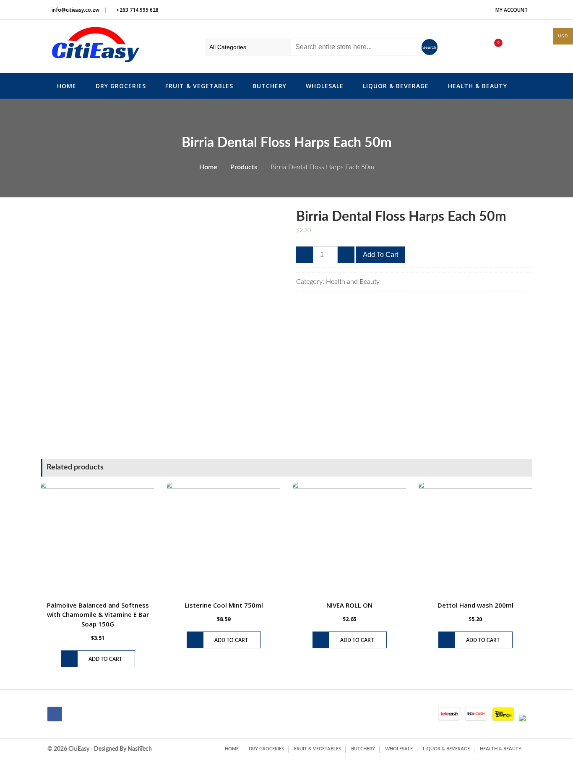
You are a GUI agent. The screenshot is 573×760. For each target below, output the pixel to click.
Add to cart (380, 254)
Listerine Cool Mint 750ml (224, 605)
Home (66, 86)
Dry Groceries (121, 86)
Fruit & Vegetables (199, 86)
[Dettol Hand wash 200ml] (475, 539)
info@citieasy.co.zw (75, 9)
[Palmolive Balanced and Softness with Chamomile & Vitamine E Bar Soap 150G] (97, 539)
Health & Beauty (477, 86)
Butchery (269, 86)
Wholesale (325, 86)
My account (511, 9)
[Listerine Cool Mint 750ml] (223, 539)
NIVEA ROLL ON (349, 605)
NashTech (140, 749)
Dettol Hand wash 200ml (475, 605)
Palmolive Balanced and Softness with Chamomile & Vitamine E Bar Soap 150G (98, 614)
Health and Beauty (353, 281)
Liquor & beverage (396, 86)
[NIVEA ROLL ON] (349, 539)
